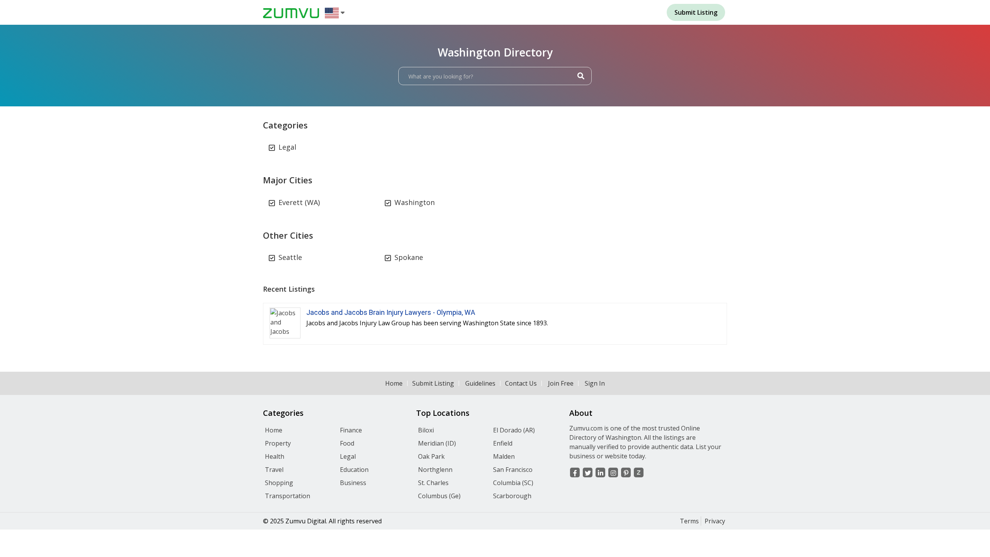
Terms (689, 521)
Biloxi (426, 430)
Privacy (715, 521)
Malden (504, 456)
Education (354, 469)
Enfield (502, 443)
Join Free (561, 383)
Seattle (290, 257)
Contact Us (521, 383)
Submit (695, 12)
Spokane (408, 257)
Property (278, 443)
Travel (274, 469)
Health (274, 456)
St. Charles (433, 482)
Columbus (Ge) (439, 496)
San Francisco (513, 469)
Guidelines (480, 383)
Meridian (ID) (437, 443)
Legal (287, 147)
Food (347, 443)
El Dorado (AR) (514, 430)
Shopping (279, 482)
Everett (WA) (299, 202)
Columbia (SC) (513, 482)
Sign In (595, 383)
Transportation (287, 496)
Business (353, 482)
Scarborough (512, 496)
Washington (414, 202)
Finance (351, 430)
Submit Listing (433, 383)
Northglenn (435, 469)
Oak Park (431, 456)
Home (394, 383)
